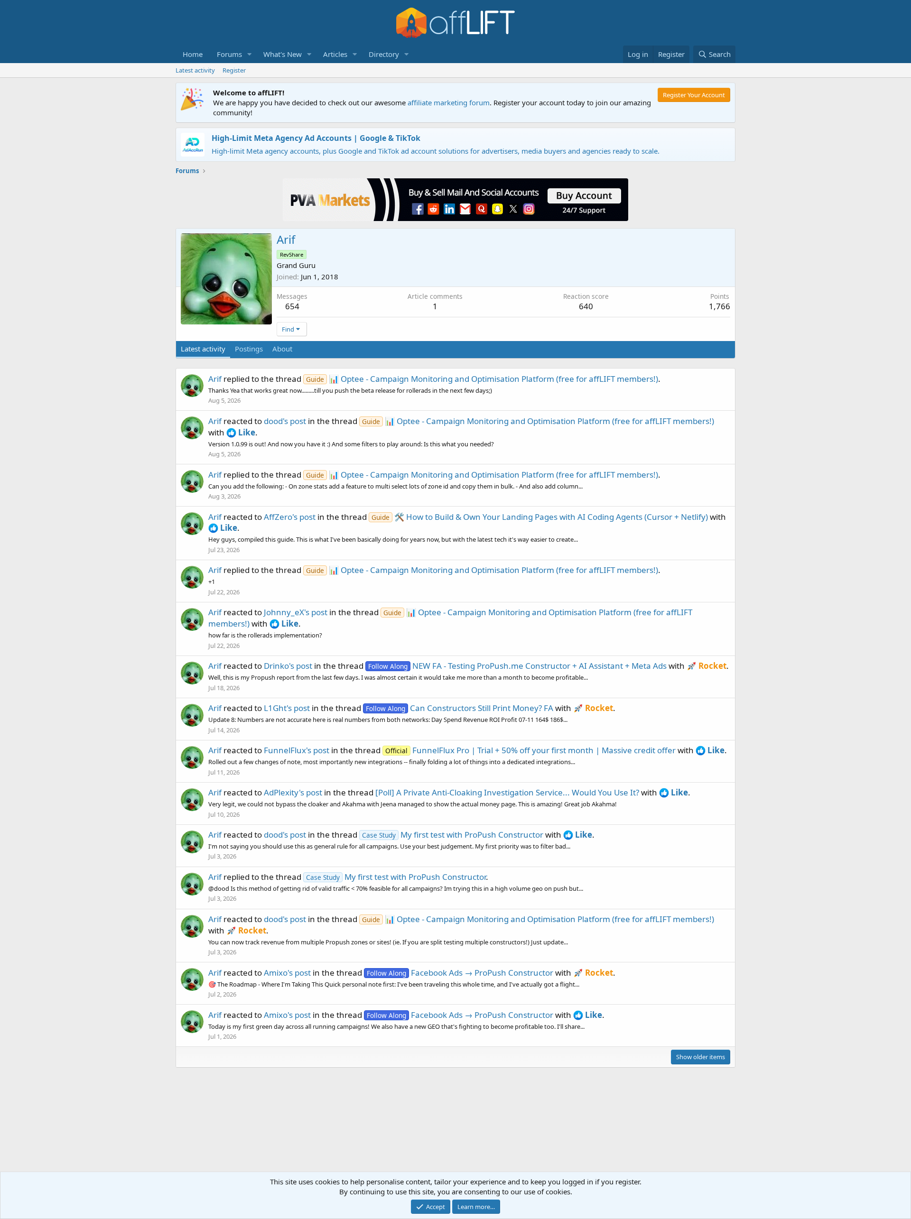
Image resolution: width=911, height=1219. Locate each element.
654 (292, 306)
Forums (229, 54)
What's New (282, 54)
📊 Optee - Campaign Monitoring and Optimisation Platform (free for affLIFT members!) (482, 378)
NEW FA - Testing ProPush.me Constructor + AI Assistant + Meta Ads (517, 665)
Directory (384, 54)
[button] (249, 54)
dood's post (285, 421)
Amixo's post (287, 972)
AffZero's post (290, 516)
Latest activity (195, 70)
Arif (215, 378)
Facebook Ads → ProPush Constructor (460, 972)
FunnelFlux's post (296, 750)
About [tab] (282, 348)
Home (193, 54)
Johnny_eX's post (295, 612)
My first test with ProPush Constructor (452, 834)
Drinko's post (288, 665)
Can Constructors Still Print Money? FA (459, 707)
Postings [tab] (249, 348)
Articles (335, 54)
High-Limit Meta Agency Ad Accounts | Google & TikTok (316, 138)
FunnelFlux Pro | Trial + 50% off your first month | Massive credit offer (530, 750)
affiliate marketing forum (449, 102)
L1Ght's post (287, 707)
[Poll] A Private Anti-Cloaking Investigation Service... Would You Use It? (507, 792)
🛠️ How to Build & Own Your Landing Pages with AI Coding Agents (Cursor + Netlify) (540, 516)
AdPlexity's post (293, 792)
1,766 (719, 306)
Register (234, 70)
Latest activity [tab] (203, 348)
